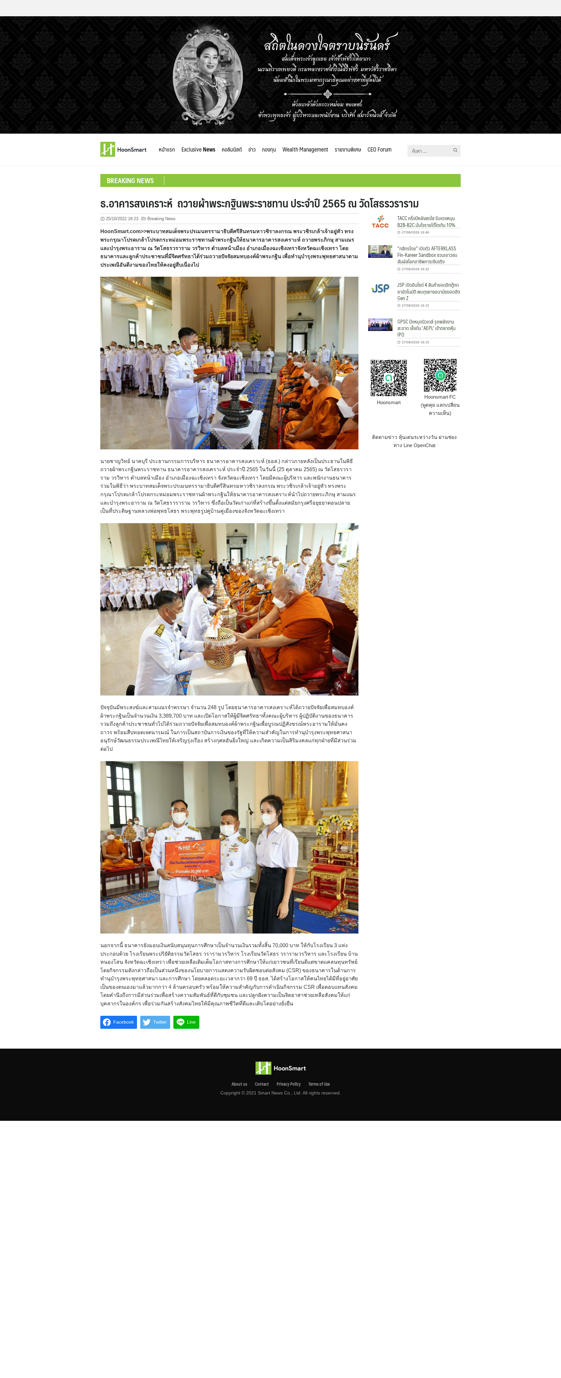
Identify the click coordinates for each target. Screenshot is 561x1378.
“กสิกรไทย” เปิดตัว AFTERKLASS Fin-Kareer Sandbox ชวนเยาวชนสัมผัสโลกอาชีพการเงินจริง (427, 255)
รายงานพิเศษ (348, 149)
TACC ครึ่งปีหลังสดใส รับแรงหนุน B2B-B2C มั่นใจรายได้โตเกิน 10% (426, 221)
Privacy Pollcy (289, 1084)
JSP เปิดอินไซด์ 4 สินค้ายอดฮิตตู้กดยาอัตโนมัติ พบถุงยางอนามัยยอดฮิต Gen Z (428, 291)
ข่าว (252, 149)
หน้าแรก (167, 149)
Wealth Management (305, 149)
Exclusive (198, 149)
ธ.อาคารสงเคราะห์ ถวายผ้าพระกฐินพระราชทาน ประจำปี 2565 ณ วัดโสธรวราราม (259, 202)
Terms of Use (319, 1084)
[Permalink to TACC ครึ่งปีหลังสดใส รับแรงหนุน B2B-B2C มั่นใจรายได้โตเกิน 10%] (380, 221)
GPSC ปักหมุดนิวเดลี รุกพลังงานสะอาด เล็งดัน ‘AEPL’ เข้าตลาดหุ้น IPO (426, 328)
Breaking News (161, 218)
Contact (262, 1084)
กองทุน (269, 149)
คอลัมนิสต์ (232, 149)
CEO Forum (380, 149)
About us (239, 1084)
